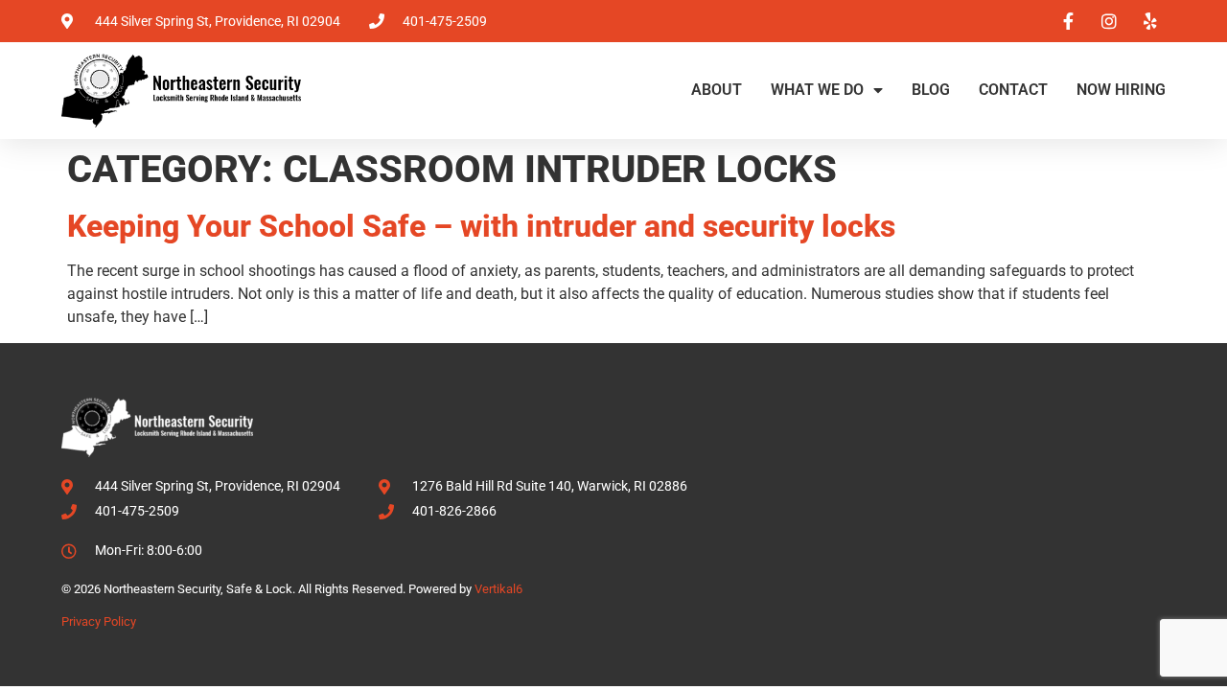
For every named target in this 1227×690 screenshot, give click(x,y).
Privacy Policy (98, 621)
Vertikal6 (498, 589)
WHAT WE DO (817, 89)
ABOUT (716, 89)
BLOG (931, 89)
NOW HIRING (1121, 89)
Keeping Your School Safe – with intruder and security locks (481, 226)
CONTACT (1013, 89)
